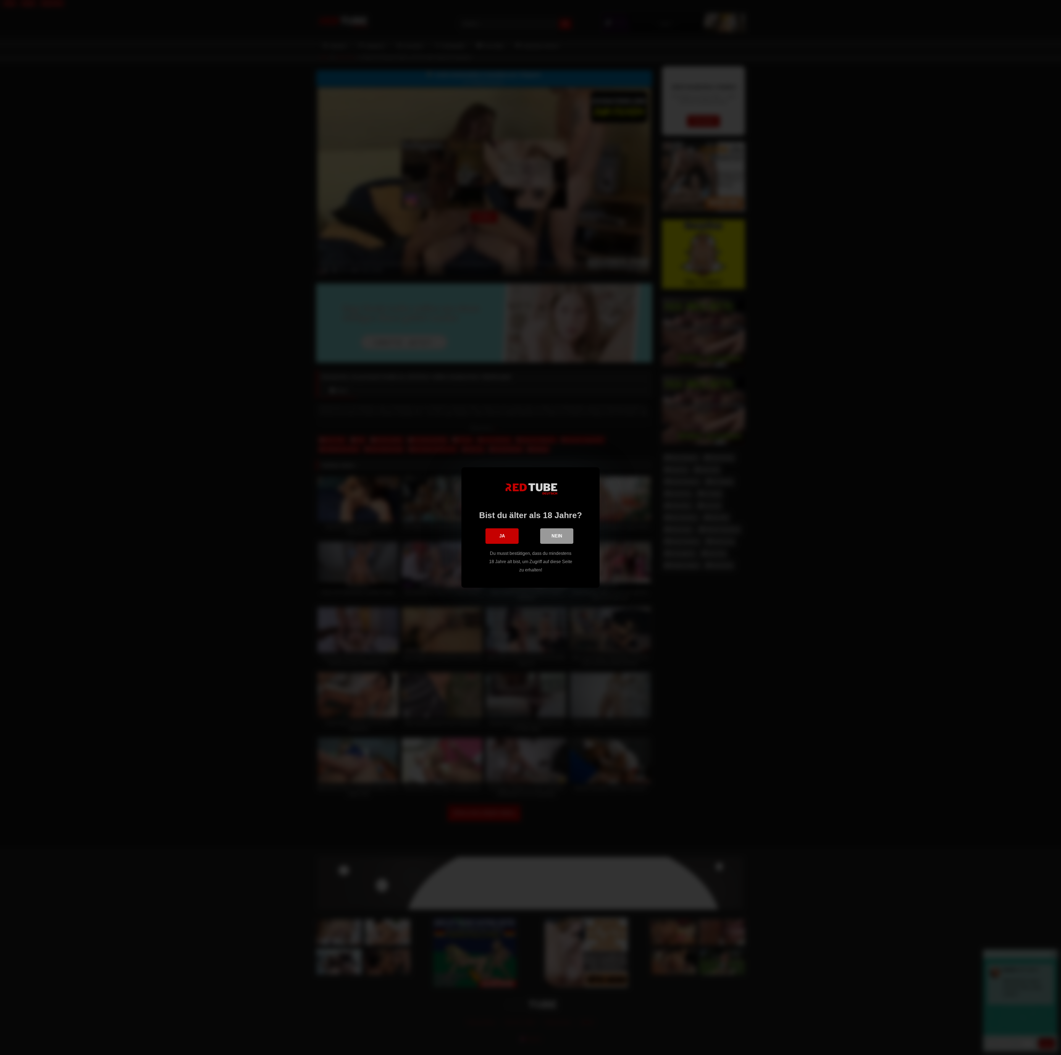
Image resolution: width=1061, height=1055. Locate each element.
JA (502, 536)
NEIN (556, 536)
